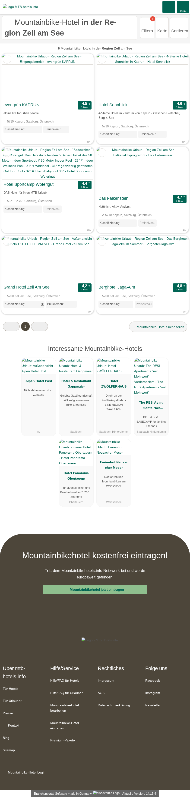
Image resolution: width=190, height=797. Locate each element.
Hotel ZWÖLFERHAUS (114, 383)
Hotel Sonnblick (112, 105)
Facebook (152, 680)
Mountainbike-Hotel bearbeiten (64, 707)
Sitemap (9, 750)
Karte (162, 31)
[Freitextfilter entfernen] (169, 7)
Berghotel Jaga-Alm (116, 287)
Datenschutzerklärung (114, 705)
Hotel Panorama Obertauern (76, 475)
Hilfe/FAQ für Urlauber (66, 693)
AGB (101, 693)
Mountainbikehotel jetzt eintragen (97, 589)
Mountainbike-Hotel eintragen (64, 725)
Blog (6, 738)
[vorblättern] (81, 77)
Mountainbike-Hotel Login (26, 772)
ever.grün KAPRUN (21, 105)
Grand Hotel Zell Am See (26, 287)
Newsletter (153, 705)
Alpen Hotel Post (38, 381)
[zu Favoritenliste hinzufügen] (7, 59)
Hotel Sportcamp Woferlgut (28, 184)
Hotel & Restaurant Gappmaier (76, 383)
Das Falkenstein (113, 198)
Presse (8, 713)
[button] (11, 326)
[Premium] (180, 352)
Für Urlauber (12, 701)
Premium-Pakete (62, 740)
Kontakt (13, 725)
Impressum (106, 680)
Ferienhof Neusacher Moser (113, 464)
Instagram (152, 693)
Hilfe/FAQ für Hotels (64, 680)
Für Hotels (10, 689)
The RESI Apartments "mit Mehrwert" (151, 406)
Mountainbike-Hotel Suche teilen (160, 327)
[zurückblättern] (13, 77)
